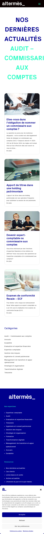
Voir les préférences (22, 526)
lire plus (9, 151)
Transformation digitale (13, 369)
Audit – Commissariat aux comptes (18, 336)
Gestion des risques (12, 353)
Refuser (22, 520)
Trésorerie (8, 373)
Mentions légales (28, 531)
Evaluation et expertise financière (17, 346)
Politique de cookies (16, 531)
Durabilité (8, 343)
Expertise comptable (12, 350)
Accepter (22, 515)
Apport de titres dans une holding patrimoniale (20, 188)
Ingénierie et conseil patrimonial (16, 356)
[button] (41, 490)
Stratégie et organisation (14, 366)
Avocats (7, 339)
